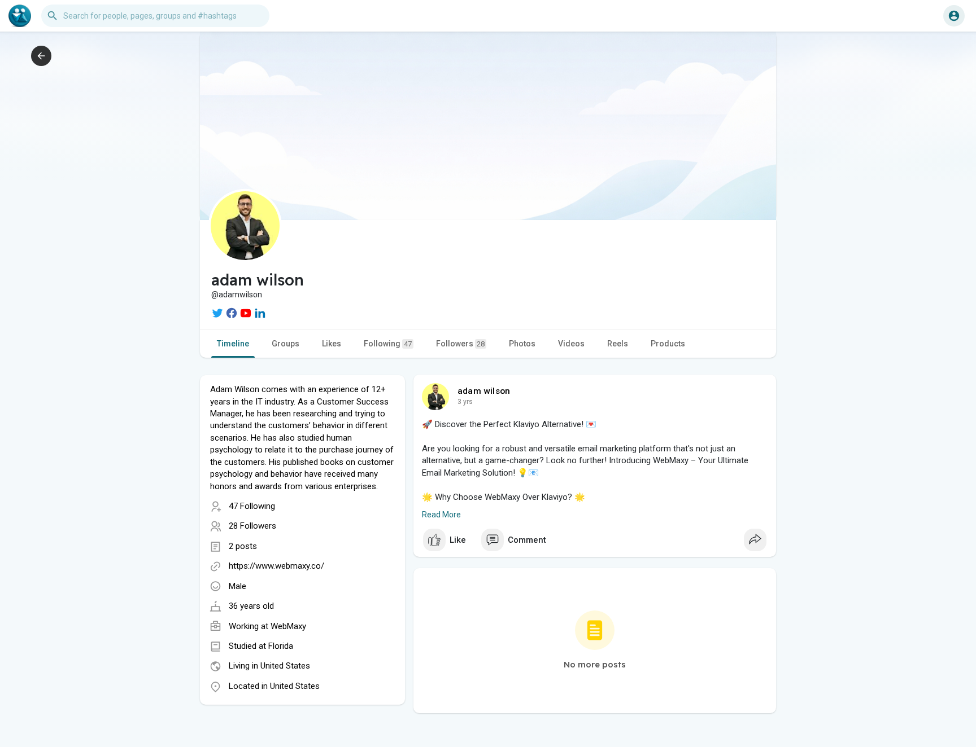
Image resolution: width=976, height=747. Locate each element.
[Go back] (41, 56)
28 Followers (252, 526)
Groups (285, 343)
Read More (441, 514)
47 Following (252, 506)
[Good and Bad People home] (19, 16)
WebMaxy (288, 626)
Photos (522, 343)
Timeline (233, 343)
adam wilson (483, 391)
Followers (460, 343)
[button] (954, 16)
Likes (331, 343)
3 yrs (465, 402)
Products (668, 343)
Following (388, 343)
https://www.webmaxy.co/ (276, 566)
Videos (571, 343)
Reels (617, 343)
